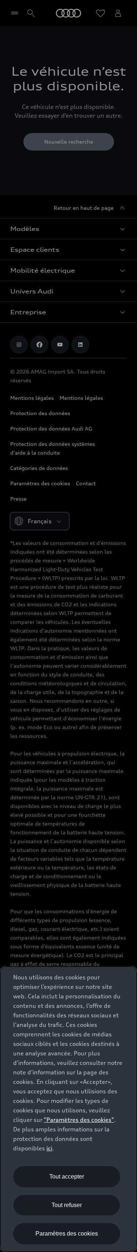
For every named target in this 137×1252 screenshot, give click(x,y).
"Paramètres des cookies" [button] (79, 1119)
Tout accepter (66, 1176)
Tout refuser (67, 1205)
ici (49, 1148)
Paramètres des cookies (66, 1233)
